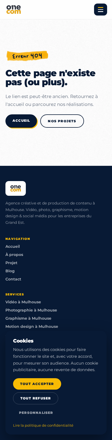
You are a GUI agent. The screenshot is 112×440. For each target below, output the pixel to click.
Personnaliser (36, 413)
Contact (13, 279)
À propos (14, 254)
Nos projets (62, 121)
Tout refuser (35, 398)
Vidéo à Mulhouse (23, 302)
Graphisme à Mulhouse (28, 318)
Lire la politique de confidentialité (43, 425)
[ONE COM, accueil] (13, 9)
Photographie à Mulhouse (31, 310)
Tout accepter (37, 384)
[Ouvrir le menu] (100, 10)
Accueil (21, 120)
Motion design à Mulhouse (31, 326)
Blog (10, 270)
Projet (11, 262)
